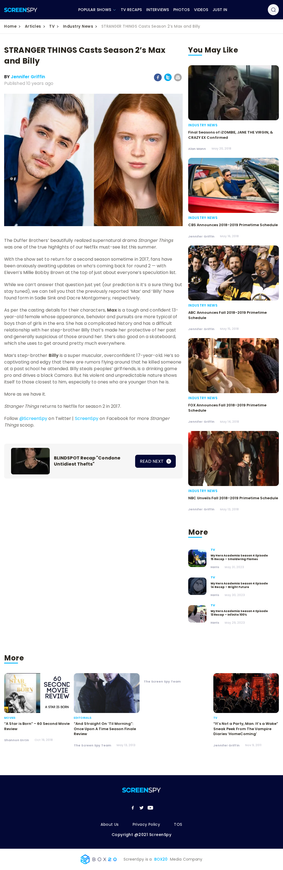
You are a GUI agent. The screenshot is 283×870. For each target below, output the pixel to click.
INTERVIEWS (157, 9)
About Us (110, 824)
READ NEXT (152, 461)
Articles (33, 26)
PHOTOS (181, 9)
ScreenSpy (87, 418)
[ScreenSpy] (20, 10)
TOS (178, 824)
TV (52, 26)
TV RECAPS (131, 9)
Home (10, 26)
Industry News (78, 26)
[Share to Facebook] (158, 80)
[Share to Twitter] (168, 80)
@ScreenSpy (33, 418)
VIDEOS (201, 9)
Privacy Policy (146, 824)
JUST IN (220, 9)
